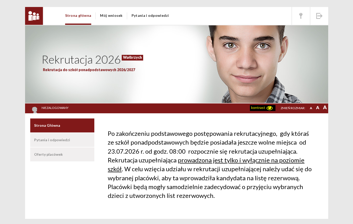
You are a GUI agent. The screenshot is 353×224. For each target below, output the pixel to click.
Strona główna (78, 15)
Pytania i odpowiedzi (150, 15)
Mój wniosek (111, 15)
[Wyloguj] (319, 16)
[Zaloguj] (301, 16)
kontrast (258, 107)
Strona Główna (47, 125)
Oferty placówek (48, 154)
